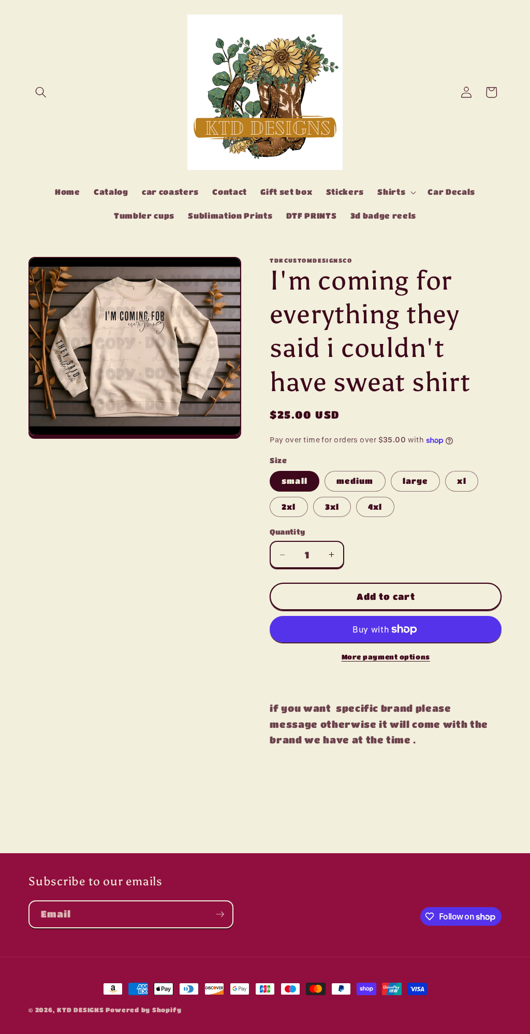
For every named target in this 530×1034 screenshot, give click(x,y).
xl (461, 480)
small (294, 480)
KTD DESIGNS (81, 1009)
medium (355, 480)
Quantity (287, 531)
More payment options (386, 656)
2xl (289, 506)
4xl (375, 506)
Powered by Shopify (143, 1009)
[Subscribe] (220, 914)
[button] (40, 92)
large (416, 480)
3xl (332, 506)
